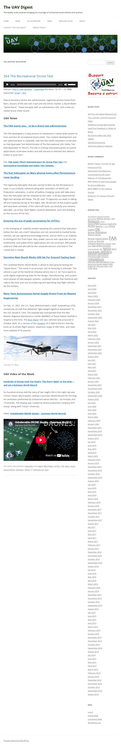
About (82, 21)
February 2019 (94, 459)
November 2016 (95, 555)
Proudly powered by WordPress (16, 740)
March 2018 (93, 498)
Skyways (41, 323)
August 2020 (93, 399)
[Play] (7, 84)
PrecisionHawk (94, 256)
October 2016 (94, 559)
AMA (113, 219)
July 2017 (91, 527)
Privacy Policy (39, 27)
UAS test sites (102, 266)
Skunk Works (9, 469)
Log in (90, 712)
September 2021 (95, 353)
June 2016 (92, 573)
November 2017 (95, 513)
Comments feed (95, 719)
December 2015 (94, 594)
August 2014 (93, 651)
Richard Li (92, 195)
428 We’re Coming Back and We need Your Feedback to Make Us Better (102, 128)
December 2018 (94, 466)
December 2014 (94, 637)
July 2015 (91, 612)
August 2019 (93, 438)
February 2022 (94, 338)
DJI (97, 229)
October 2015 (94, 602)
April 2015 (92, 623)
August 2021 (93, 356)
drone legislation (97, 232)
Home (6, 21)
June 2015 (92, 616)
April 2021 (92, 370)
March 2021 (93, 374)
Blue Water (33, 319)
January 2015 (93, 634)
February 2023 (94, 299)
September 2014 (95, 648)
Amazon (94, 221)
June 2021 (92, 363)
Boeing (99, 226)
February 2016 (94, 587)
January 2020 (93, 424)
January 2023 (93, 303)
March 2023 (93, 296)
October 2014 (94, 644)
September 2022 (95, 317)
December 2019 (94, 427)
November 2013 (95, 683)
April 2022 (92, 331)
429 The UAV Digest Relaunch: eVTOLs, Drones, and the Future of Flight (102, 118)
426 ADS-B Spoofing (96, 142)
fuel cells (100, 241)
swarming (108, 264)
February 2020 (94, 420)
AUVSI (91, 226)
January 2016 (93, 591)
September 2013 (95, 690)
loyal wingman (93, 249)
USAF (111, 266)
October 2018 (94, 474)
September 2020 (95, 395)
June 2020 (92, 406)
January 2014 (93, 676)
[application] (41, 85)
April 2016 (92, 580)
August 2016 (93, 566)
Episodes (29, 466)
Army (102, 221)
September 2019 (95, 434)
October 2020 (94, 392)
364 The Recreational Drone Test (28, 76)
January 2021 (93, 381)
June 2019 (92, 445)
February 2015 (94, 630)
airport (107, 218)
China (111, 226)
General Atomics (96, 243)
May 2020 (92, 410)
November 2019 (95, 431)
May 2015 (92, 619)
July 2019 (91, 442)
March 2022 (93, 335)
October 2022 (94, 314)
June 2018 (92, 488)
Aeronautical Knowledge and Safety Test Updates (29, 165)
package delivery (100, 252)
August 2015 (93, 609)
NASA (107, 248)
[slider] (72, 84)
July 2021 (91, 360)
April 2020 (92, 413)
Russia (112, 262)
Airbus (100, 218)
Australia (112, 223)
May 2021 (92, 367)
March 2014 (93, 669)
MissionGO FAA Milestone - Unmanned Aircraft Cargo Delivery (99, 174)
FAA (62, 466)
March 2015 (93, 626)
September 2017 (95, 520)
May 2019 (92, 449)
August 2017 (93, 523)
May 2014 (92, 662)
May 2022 (92, 328)
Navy (73, 466)
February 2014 (94, 673)
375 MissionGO (104, 178)
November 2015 (95, 598)
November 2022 (95, 310)
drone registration (98, 238)
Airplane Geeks (66, 21)
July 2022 (91, 324)
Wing (95, 268)
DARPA (91, 229)
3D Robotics (92, 217)
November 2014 (95, 641)
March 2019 (93, 456)
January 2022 (93, 342)
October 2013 (94, 687)
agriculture (92, 219)
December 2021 (94, 346)
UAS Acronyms (34, 21)
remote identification (98, 261)
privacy (104, 256)
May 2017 (92, 534)
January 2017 (93, 548)
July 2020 (91, 402)
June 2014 (92, 658)
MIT (101, 249)
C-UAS (105, 226)
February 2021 (94, 378)
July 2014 (91, 655)
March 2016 (93, 584)
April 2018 (92, 495)
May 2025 (92, 285)
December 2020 (94, 385)
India (113, 243)
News (17, 21)
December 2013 (94, 680)
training (92, 266)
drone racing (94, 234)
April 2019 (92, 452)
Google (108, 243)
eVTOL (57, 466)
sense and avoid (95, 264)
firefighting (92, 241)
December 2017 (94, 509)
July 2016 (91, 570)
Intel (89, 246)
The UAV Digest (18, 7)
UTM (90, 268)
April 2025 (92, 289)
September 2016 (95, 562)
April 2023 (92, 292)
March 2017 (93, 541)
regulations (96, 259)
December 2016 (94, 552)
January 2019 (93, 463)
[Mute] (65, 84)
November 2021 (95, 349)
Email (17, 93)
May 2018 (92, 491)
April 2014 (92, 666)
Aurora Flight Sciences (97, 224)
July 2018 (91, 484)
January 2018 (93, 506)
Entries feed (93, 715)
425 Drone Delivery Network (100, 146)
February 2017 (94, 545)
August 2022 (93, 321)
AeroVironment (103, 216)
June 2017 (92, 530)
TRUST (27, 469)
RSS (24, 93)
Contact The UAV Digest (15, 27)
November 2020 (95, 388)
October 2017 (94, 516)
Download (39, 89)
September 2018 (95, 477)
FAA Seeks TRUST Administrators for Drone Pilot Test (35, 162)
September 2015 (95, 605)
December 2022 (94, 306)
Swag (49, 21)
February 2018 (94, 502)
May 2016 (92, 577)
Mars (67, 466)
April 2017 (92, 538)
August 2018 (93, 481)
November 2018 (95, 470)
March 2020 (93, 417)
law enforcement (101, 245)
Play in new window (22, 89)
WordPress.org (94, 722)
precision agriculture (98, 254)
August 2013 (93, 694)
